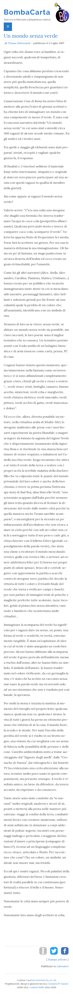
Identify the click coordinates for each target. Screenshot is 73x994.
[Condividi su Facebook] (63, 955)
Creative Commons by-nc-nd (41, 980)
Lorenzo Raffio (37, 987)
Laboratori (63, 966)
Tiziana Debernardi (19, 43)
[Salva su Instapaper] (42, 955)
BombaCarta (27, 12)
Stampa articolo (57, 959)
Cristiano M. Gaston (58, 984)
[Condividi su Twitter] (53, 955)
